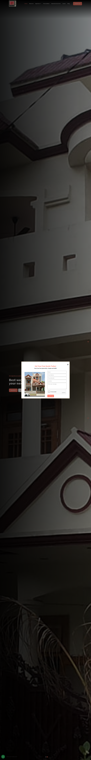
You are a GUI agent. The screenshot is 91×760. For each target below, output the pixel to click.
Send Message (50, 396)
